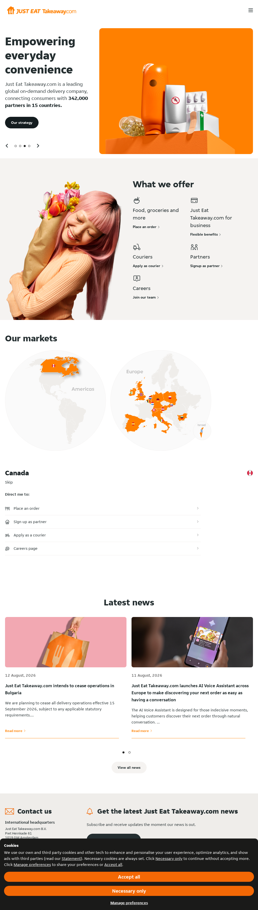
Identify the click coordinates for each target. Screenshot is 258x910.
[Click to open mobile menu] (250, 10)
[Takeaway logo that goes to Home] (41, 10)
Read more (15, 731)
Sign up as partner (30, 521)
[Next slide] (38, 145)
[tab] (16, 146)
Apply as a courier (30, 535)
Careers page (26, 548)
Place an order (27, 508)
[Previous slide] (7, 145)
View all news (129, 767)
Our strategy (22, 122)
